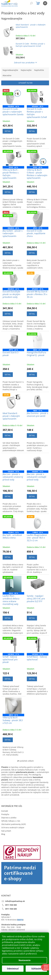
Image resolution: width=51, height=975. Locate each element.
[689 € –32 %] (13, 706)
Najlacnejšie (26, 70)
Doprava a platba (8, 817)
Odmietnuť (13, 968)
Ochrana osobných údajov (12, 827)
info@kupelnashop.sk (15, 901)
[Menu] (45, 3)
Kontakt (4, 811)
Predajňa (5, 814)
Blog (3, 834)
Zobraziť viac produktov (24, 62)
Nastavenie (24, 960)
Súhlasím (36, 968)
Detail (8, 131)
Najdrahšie (39, 70)
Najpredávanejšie (10, 70)
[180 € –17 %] (37, 401)
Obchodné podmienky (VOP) (13, 824)
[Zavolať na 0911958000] (18, 3)
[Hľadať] (31, 3)
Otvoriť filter (25, 83)
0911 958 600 (11, 909)
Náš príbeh (6, 831)
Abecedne (7, 75)
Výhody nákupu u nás (10, 821)
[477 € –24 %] (13, 341)
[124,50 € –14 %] (13, 462)
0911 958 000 (11, 905)
